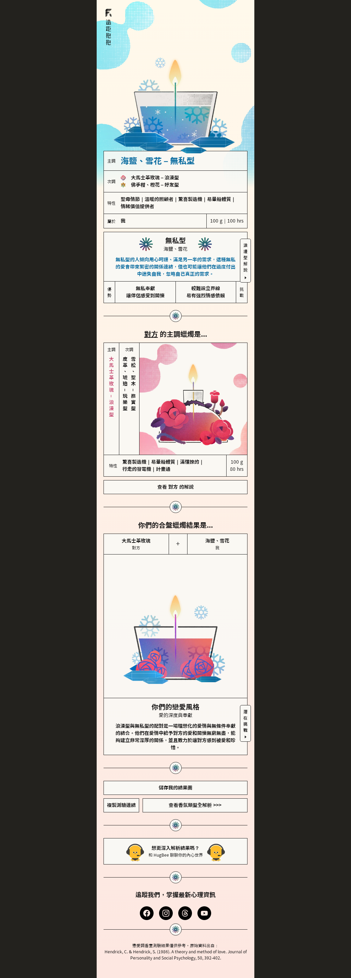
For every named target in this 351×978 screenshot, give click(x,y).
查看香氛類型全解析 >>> (195, 805)
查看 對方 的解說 (175, 487)
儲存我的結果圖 (175, 787)
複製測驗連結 (121, 805)
